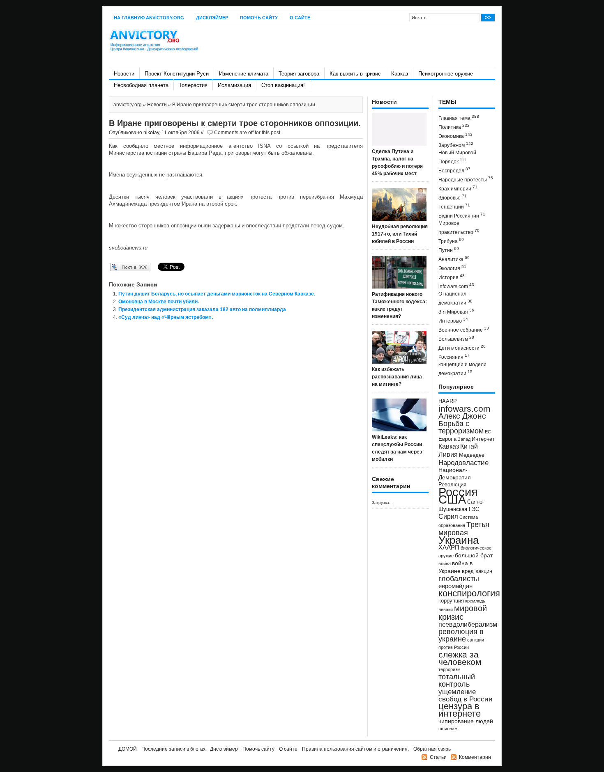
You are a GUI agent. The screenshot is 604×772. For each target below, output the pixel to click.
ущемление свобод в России (465, 695)
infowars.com (456, 285)
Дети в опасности (462, 347)
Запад (464, 439)
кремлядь (475, 600)
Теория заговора (299, 74)
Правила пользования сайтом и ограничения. (355, 749)
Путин (448, 249)
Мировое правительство (459, 227)
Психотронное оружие (445, 74)
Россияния (454, 356)
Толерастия (193, 85)
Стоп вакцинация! (283, 85)
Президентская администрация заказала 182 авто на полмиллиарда (202, 309)
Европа (447, 439)
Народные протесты (465, 179)
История (451, 276)
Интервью (453, 320)
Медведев (471, 455)
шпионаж (447, 728)
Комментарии (475, 757)
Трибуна (451, 240)
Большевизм (456, 338)
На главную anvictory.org (149, 17)
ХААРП (448, 547)
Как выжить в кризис (355, 74)
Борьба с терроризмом (461, 427)
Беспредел (454, 170)
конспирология (469, 593)
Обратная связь (432, 749)
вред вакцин (477, 571)
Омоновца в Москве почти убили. (158, 302)
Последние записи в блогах (173, 749)
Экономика (455, 135)
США (452, 499)
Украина (458, 540)
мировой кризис (462, 612)
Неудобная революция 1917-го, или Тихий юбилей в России (400, 234)
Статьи (438, 757)
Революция (452, 484)
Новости (124, 74)
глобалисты (458, 578)
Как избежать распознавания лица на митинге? (397, 377)
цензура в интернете (459, 710)
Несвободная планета (141, 85)
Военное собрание (463, 329)
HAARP (447, 401)
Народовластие (463, 462)
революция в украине (461, 635)
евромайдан (455, 586)
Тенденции (454, 206)
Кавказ (399, 74)
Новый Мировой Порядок (457, 157)
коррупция (451, 601)
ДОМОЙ (127, 749)
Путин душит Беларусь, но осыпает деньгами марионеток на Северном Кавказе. (216, 294)
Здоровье (452, 197)
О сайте (300, 17)
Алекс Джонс (462, 416)
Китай (469, 446)
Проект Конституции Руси (177, 74)
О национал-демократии (455, 298)
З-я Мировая (456, 311)
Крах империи (457, 188)
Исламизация (234, 85)
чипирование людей (465, 721)
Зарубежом (455, 144)
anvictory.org (127, 105)
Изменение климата (243, 74)
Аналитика (454, 258)
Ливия (448, 454)
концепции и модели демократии (462, 369)
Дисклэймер (212, 17)
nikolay (151, 132)
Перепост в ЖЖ (118, 267)
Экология (452, 267)
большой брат (474, 555)
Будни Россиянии (461, 215)
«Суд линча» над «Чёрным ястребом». (165, 317)
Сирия (448, 516)
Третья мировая (463, 528)
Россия (458, 492)
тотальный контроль (456, 680)
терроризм (449, 669)
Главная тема (458, 117)
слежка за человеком (459, 658)
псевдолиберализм (467, 624)
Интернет (483, 439)
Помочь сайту (259, 17)
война (444, 563)
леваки (445, 609)
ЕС (488, 431)
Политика (454, 126)
